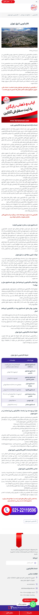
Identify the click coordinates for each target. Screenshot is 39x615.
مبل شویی (4, 289)
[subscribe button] (35, 563)
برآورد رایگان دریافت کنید (30, 600)
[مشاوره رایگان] (33, 604)
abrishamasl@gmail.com (28, 588)
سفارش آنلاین (7, 2)
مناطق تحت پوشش (25, 15)
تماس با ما (29, 613)
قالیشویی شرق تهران (30, 63)
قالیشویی (35, 15)
